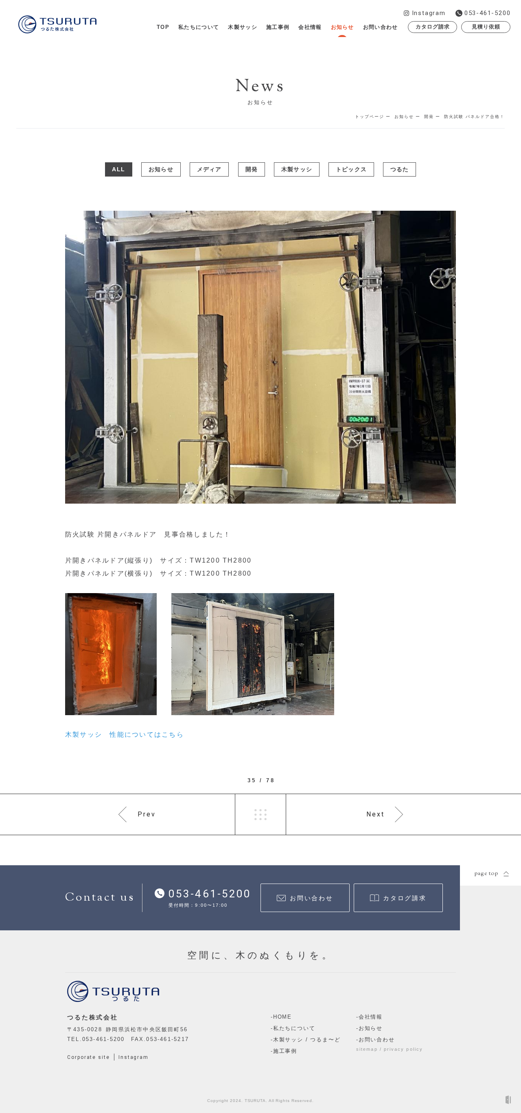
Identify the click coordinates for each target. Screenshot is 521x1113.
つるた (399, 169)
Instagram (133, 1057)
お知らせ (161, 169)
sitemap (367, 1049)
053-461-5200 (103, 1039)
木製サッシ (296, 169)
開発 (251, 169)
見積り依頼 (486, 27)
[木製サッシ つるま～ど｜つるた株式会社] (57, 23)
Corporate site (88, 1057)
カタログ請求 (433, 27)
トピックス (351, 169)
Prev (147, 814)
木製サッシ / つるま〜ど (307, 1040)
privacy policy (403, 1049)
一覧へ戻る (260, 814)
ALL (118, 169)
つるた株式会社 (92, 1017)
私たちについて (294, 1028)
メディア (209, 169)
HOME (282, 1017)
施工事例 (285, 1051)
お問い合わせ (377, 1040)
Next (375, 814)
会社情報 (371, 1017)
